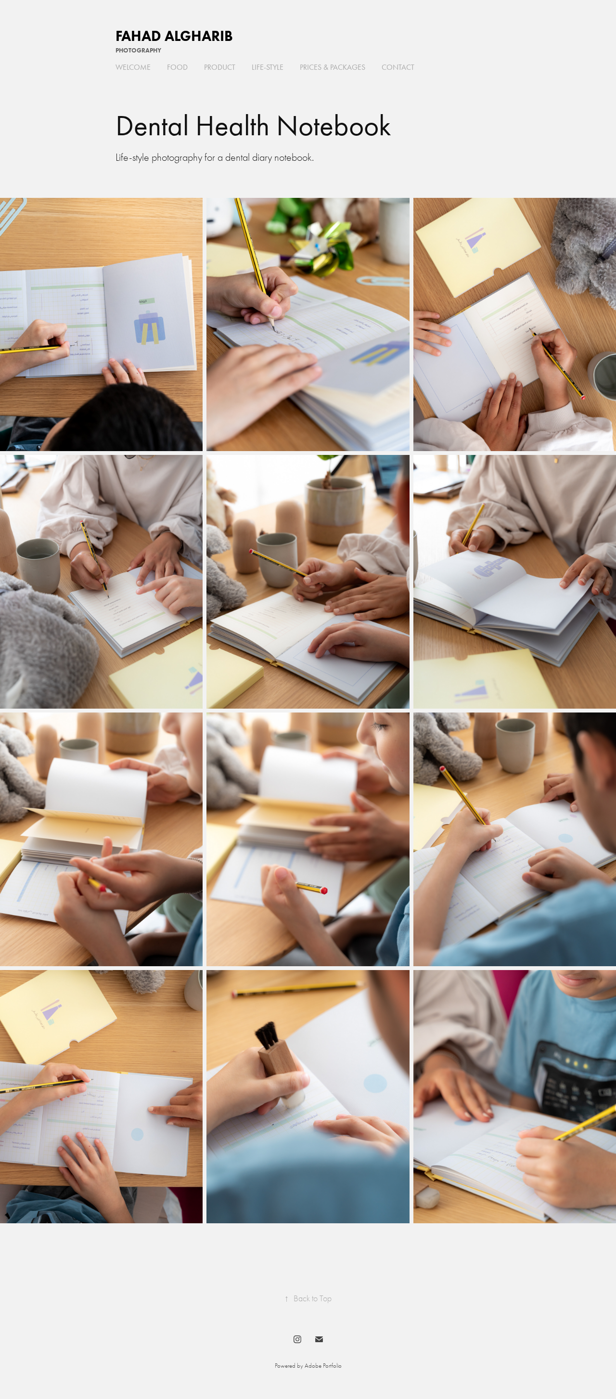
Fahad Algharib (174, 36)
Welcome (133, 67)
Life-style (267, 67)
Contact (398, 67)
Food (177, 67)
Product (219, 67)
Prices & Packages (332, 67)
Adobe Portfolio (323, 1365)
